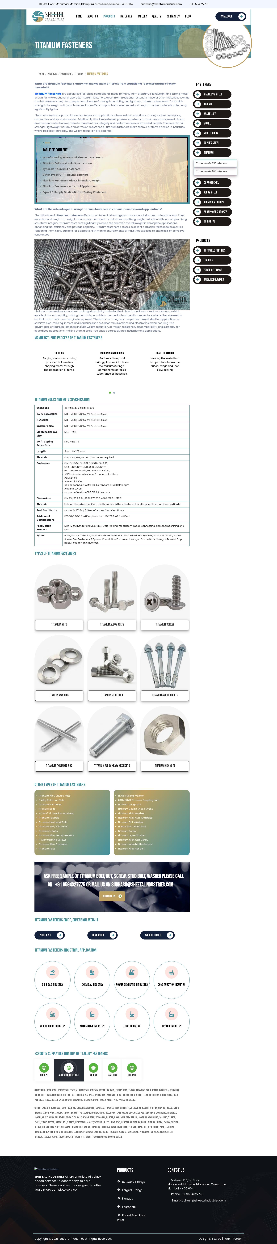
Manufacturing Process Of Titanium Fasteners (72, 157)
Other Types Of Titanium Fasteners (65, 175)
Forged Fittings (130, 1190)
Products (109, 16)
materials (126, 16)
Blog (188, 16)
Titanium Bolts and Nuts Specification (67, 163)
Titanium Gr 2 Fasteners (211, 163)
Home (79, 16)
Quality (156, 16)
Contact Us (173, 16)
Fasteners (66, 74)
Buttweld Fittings (131, 1182)
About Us (93, 16)
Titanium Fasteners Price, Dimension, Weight (71, 180)
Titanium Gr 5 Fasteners (211, 171)
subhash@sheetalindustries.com (161, 4)
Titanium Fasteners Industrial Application (69, 186)
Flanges (125, 1199)
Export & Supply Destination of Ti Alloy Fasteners (74, 192)
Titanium (79, 74)
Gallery (142, 16)
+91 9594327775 (198, 4)
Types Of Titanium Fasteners (61, 169)
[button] (110, 393)
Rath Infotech (233, 1239)
